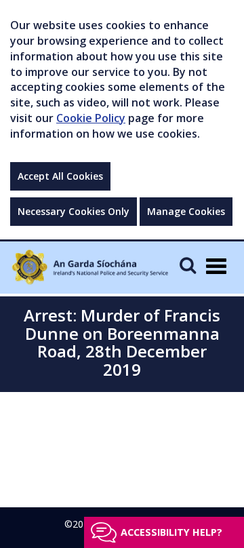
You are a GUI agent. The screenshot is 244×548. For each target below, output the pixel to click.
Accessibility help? (171, 532)
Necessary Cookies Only (73, 211)
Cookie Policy (90, 118)
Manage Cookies (186, 211)
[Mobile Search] (187, 265)
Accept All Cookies (60, 176)
